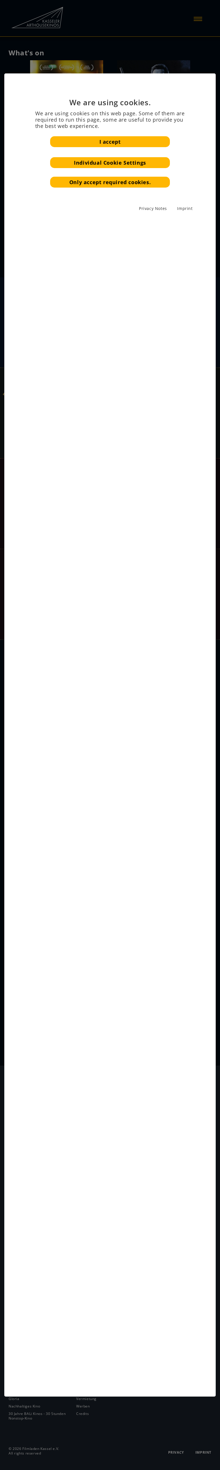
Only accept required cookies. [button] (110, 182)
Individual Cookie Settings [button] (110, 162)
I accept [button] (110, 141)
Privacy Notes (153, 208)
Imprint (184, 208)
